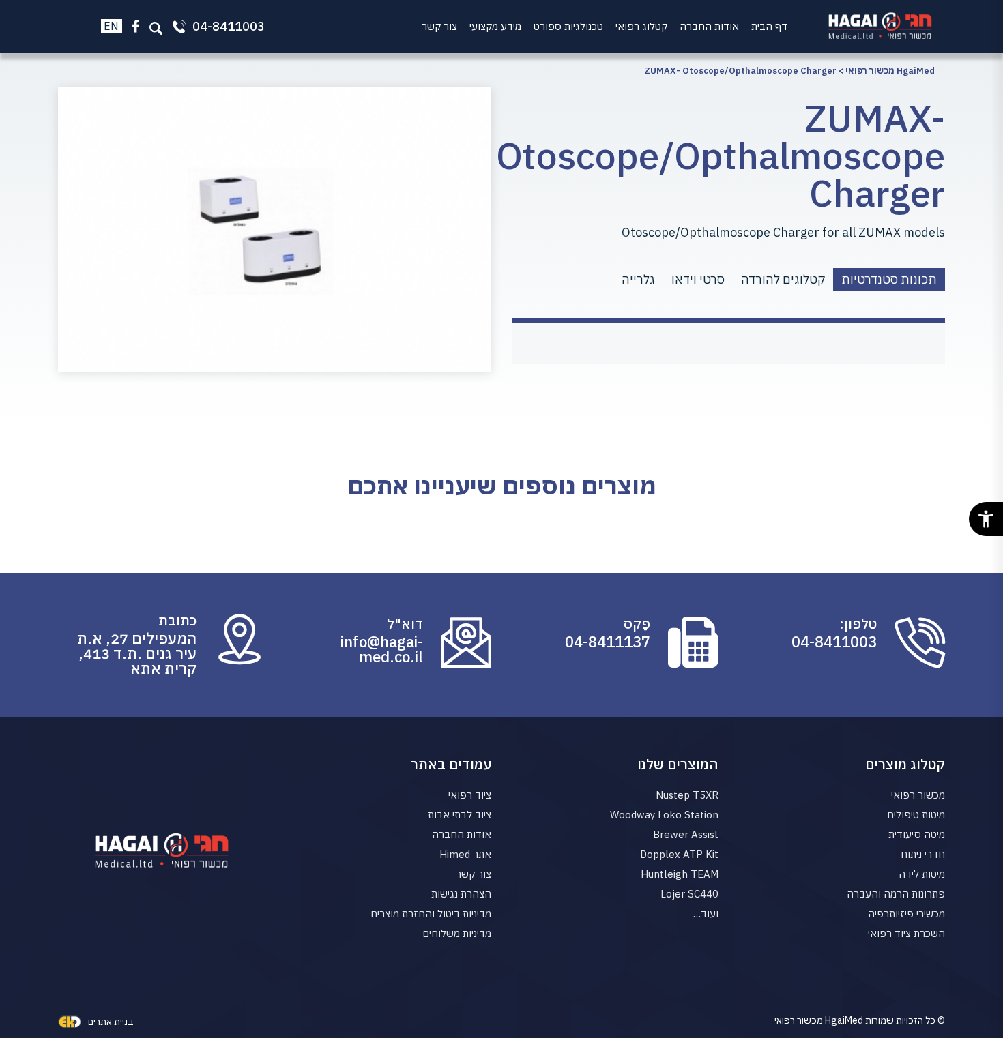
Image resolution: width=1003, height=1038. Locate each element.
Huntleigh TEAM (679, 874)
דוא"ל (405, 624)
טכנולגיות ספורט (568, 26)
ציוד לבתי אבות (459, 814)
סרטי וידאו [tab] (698, 279)
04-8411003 (834, 641)
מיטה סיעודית (916, 834)
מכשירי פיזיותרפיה (906, 913)
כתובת (177, 620)
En (111, 26)
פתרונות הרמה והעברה (896, 893)
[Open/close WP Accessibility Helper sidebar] (986, 519)
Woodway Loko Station (664, 814)
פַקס (637, 624)
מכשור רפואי (918, 794)
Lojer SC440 (689, 893)
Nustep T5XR (687, 794)
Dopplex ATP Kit (679, 854)
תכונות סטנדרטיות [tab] (889, 279)
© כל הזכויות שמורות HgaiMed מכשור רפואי (859, 1020)
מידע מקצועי (495, 26)
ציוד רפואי (469, 794)
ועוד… (705, 913)
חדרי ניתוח (923, 854)
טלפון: (858, 624)
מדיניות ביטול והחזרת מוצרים (430, 913)
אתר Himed (465, 854)
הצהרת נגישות (461, 893)
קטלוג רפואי (641, 26)
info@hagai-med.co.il (381, 649)
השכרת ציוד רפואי (906, 933)
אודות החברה (709, 26)
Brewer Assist (685, 834)
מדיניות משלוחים (456, 933)
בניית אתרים (111, 1021)
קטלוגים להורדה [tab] (783, 279)
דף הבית (769, 26)
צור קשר (439, 26)
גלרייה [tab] (638, 279)
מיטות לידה (922, 874)
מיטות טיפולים (916, 814)
